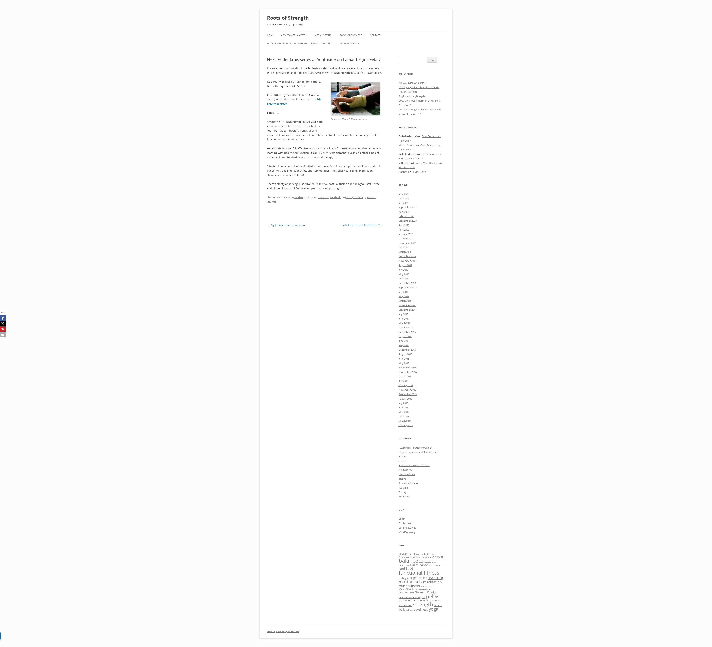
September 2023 (408, 220)
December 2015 (407, 349)
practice (416, 600)
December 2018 (407, 283)
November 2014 (407, 367)
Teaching (299, 197)
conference (404, 565)
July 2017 (403, 314)
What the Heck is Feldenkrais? (363, 225)
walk (402, 610)
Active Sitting (323, 35)
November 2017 (407, 305)
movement (426, 586)
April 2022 (404, 229)
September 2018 (408, 287)
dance (423, 565)
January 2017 (406, 327)
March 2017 (405, 323)
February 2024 (406, 216)
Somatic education (409, 483)
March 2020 (405, 252)
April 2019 (404, 278)
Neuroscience (406, 469)
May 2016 (404, 345)
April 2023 (404, 225)
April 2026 (404, 198)
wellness (422, 610)
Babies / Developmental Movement (418, 452)
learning (436, 577)
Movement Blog (349, 43)
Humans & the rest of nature (414, 465)
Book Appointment (351, 35)
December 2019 (407, 256)
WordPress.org (407, 532)
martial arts (410, 582)
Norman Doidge (426, 592)
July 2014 (403, 381)
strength (423, 604)
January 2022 (406, 234)
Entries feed (405, 523)
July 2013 (403, 403)
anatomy (405, 554)
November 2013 (407, 389)
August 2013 (405, 398)
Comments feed (407, 527)
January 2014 (406, 385)
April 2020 (404, 247)
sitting (427, 600)
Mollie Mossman (408, 145)
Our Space (323, 197)
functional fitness (419, 572)
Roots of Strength (288, 17)
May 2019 (404, 274)
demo (431, 565)
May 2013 (404, 412)
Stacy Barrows (405, 605)
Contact (375, 35)
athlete (425, 554)
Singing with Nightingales (412, 96)
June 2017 (404, 318)
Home (270, 35)
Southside (335, 197)
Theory (402, 492)
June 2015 (404, 358)
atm (432, 554)
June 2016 (404, 340)
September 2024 (408, 207)
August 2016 (405, 336)
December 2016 (407, 332)
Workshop (404, 496)
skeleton (436, 600)
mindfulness (409, 585)
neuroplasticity (423, 589)
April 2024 (404, 212)
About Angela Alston (294, 35)
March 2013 (405, 421)
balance (408, 560)
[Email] (3, 334)
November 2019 (407, 260)
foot (409, 568)
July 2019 (403, 269)
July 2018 (403, 292)
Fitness (402, 456)
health (409, 578)
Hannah (403, 171)
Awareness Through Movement (416, 447)
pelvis (432, 596)
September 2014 (408, 372)
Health (402, 461)
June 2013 (404, 407)
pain (423, 597)
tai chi (438, 605)
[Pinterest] (3, 329)
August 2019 (405, 265)
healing (402, 578)
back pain (436, 557)
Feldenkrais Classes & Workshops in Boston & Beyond (299, 43)
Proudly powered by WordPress (283, 631)
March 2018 (405, 300)
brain (421, 562)
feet (402, 568)
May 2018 (404, 296)
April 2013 (404, 416)
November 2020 (407, 243)
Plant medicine (407, 474)
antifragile (417, 554)
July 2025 (403, 203)
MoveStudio (407, 589)
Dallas (414, 565)
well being (410, 610)
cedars (428, 562)
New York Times (406, 592)
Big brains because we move (286, 225)
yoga (433, 609)
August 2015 (405, 354)
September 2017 (408, 309)
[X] (3, 323)
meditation (432, 582)
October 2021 (406, 238)
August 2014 (405, 376)
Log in (402, 518)
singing (402, 478)
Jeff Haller (420, 578)
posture (404, 600)
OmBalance (404, 597)
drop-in (438, 565)
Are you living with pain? (412, 83)
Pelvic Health (419, 171)
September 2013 (408, 394)
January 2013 (406, 425)
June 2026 (404, 194)
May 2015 (404, 363)
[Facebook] (3, 318)
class (434, 562)
